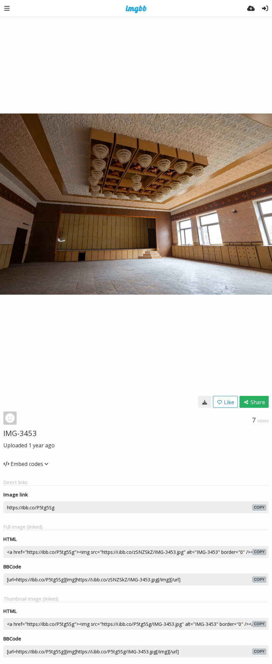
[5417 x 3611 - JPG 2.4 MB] (204, 402)
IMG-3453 (20, 433)
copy (259, 507)
